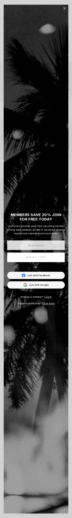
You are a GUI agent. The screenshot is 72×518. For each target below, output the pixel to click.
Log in (48, 296)
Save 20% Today (36, 257)
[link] (36, 275)
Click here (48, 303)
